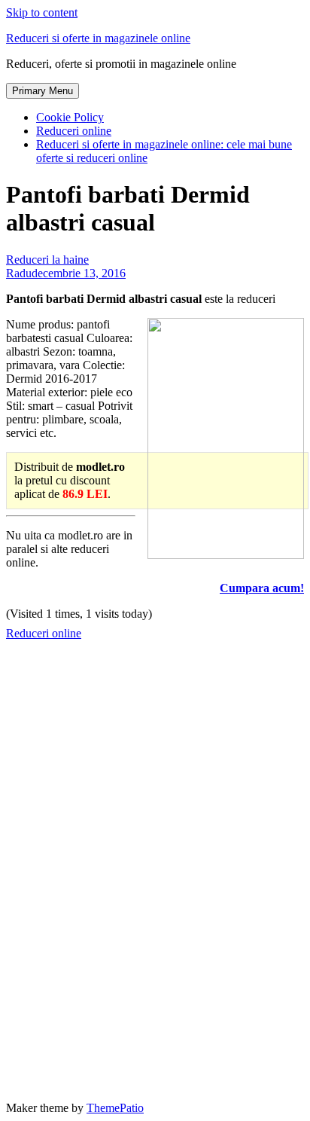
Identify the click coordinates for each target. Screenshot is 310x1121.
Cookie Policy (70, 117)
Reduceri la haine (47, 259)
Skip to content (42, 12)
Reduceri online (73, 130)
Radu (19, 273)
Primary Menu (42, 90)
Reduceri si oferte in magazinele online (98, 38)
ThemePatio (115, 1107)
